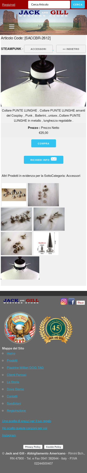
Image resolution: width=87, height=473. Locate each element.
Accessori (38, 49)
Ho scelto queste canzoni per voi (24, 428)
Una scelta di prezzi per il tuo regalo (26, 420)
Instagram (9, 435)
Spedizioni (14, 403)
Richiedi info (40, 160)
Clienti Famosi (16, 374)
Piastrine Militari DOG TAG (25, 367)
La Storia (13, 382)
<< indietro (71, 49)
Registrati (8, 4)
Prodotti (12, 360)
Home (11, 353)
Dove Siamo (15, 389)
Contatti (12, 396)
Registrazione (16, 410)
